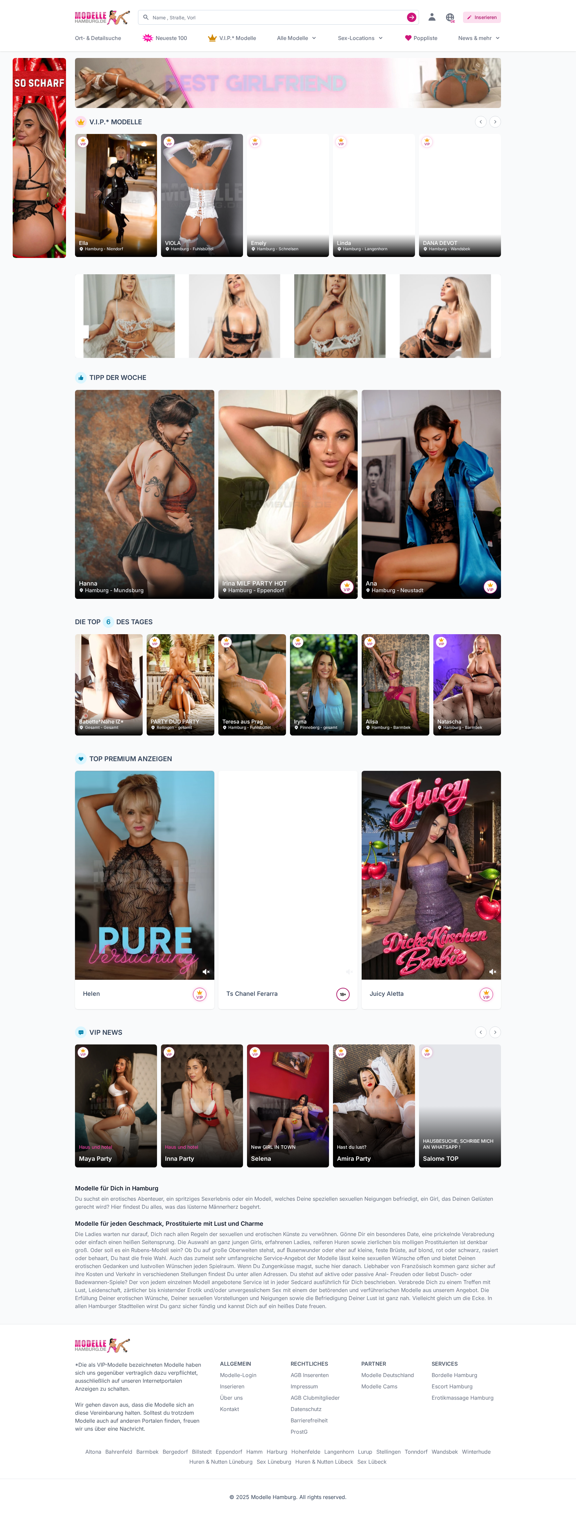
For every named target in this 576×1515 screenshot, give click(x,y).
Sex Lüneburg (274, 1462)
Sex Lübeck (372, 1462)
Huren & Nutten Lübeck (324, 1462)
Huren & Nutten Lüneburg (221, 1462)
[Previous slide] (481, 122)
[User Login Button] (432, 17)
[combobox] (278, 17)
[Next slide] (495, 122)
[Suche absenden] (411, 17)
